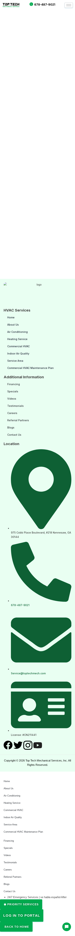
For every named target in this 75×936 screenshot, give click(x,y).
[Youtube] (37, 745)
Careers (12, 413)
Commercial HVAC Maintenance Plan (30, 367)
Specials (12, 391)
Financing (13, 384)
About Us (13, 324)
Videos (11, 398)
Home (11, 317)
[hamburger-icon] (69, 5)
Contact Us (14, 434)
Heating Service (17, 339)
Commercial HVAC (18, 346)
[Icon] (8, 745)
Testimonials (15, 405)
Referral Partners (18, 420)
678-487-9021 (44, 4)
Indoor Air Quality (18, 353)
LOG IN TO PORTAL (21, 915)
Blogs (10, 427)
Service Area (15, 360)
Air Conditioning (17, 331)
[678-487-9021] (31, 4)
